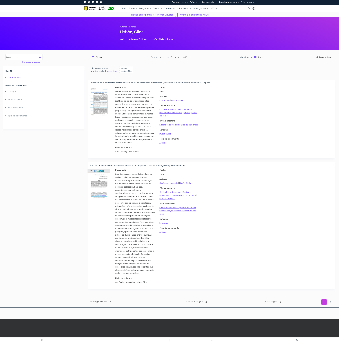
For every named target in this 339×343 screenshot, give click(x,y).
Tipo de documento (228, 2)
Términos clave (179, 2)
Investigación (199, 8)
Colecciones (246, 2)
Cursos (156, 8)
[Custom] (42, 340)
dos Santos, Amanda (168, 183)
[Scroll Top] (296, 340)
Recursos (183, 8)
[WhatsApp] (101, 2)
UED (212, 8)
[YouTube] (97, 2)
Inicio (124, 8)
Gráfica (186, 192)
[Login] (254, 8)
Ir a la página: (271, 301)
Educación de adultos (169, 207)
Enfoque (193, 2)
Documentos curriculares (170, 112)
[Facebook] (89, 2)
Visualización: (246, 57)
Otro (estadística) (167, 198)
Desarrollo (187, 109)
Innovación (164, 223)
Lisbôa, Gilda (177, 100)
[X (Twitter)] (85, 2)
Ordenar (155, 57)
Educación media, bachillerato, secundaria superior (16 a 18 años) (177, 210)
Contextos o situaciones (170, 109)
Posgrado (144, 8)
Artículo (162, 143)
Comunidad (169, 8)
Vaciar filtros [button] (112, 71)
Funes (132, 8)
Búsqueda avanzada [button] (31, 62)
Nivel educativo (208, 2)
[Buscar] (249, 8)
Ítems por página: (194, 301)
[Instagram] (93, 2)
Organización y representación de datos (177, 195)
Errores (187, 112)
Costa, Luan (164, 100)
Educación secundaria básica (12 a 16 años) (178, 125)
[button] (317, 302)
